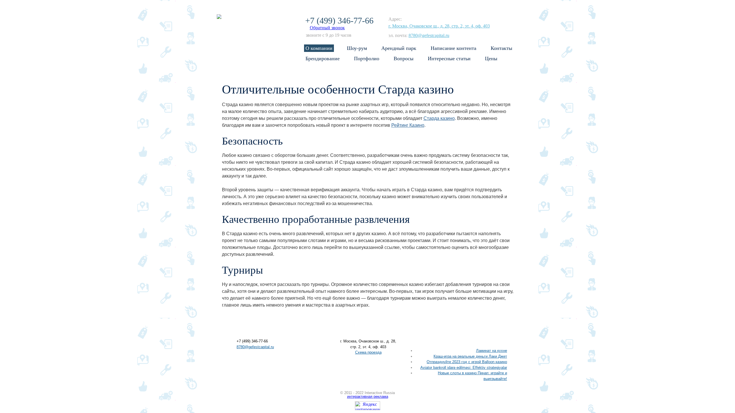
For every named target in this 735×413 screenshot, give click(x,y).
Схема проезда (368, 352)
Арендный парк (398, 48)
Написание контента (453, 48)
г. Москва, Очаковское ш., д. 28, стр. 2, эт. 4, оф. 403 (439, 26)
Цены (491, 58)
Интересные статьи (449, 58)
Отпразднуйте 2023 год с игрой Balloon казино (467, 362)
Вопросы (403, 58)
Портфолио (366, 58)
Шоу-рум (357, 48)
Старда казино (439, 118)
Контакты (501, 48)
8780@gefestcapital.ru (429, 35)
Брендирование (322, 58)
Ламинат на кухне (491, 350)
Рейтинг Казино (407, 125)
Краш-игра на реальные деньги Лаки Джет (470, 356)
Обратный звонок (327, 27)
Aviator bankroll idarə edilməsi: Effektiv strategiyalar (463, 367)
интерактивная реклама (367, 396)
